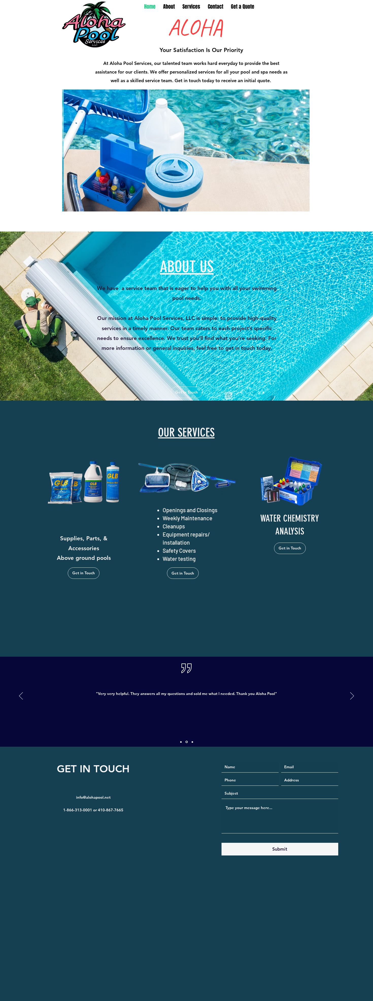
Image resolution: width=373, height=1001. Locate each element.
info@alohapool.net (93, 797)
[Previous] (21, 696)
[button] (187, 150)
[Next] (352, 696)
